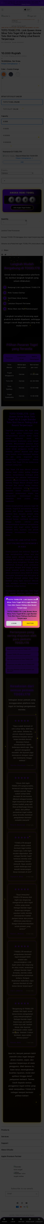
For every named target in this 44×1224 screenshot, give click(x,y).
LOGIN (13, 623)
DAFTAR (30, 623)
